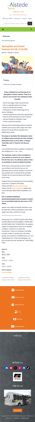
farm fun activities (7, 272)
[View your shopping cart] (31, 29)
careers (24, 18)
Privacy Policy (25, 418)
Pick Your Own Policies (20, 186)
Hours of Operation (21, 15)
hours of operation (17, 188)
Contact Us (17, 18)
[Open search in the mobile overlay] (17, 23)
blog (30, 18)
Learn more (17, 410)
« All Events (6, 36)
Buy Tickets (9, 18)
